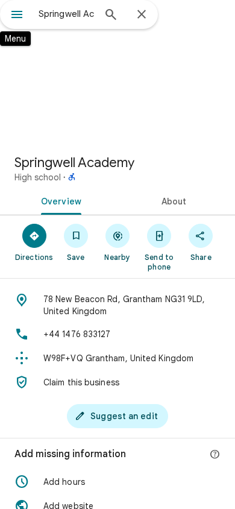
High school (37, 177)
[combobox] (66, 14)
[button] (117, 482)
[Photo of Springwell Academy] (117, 72)
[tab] (58, 200)
